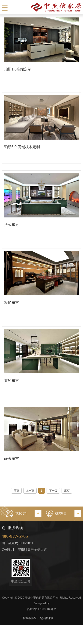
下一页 (53, 490)
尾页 (67, 490)
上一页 (30, 490)
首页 (16, 490)
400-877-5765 (15, 536)
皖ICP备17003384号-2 (41, 609)
